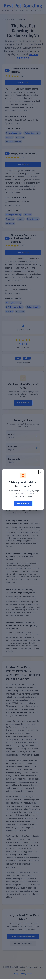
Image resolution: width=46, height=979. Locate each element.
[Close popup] (40, 472)
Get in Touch (23, 503)
